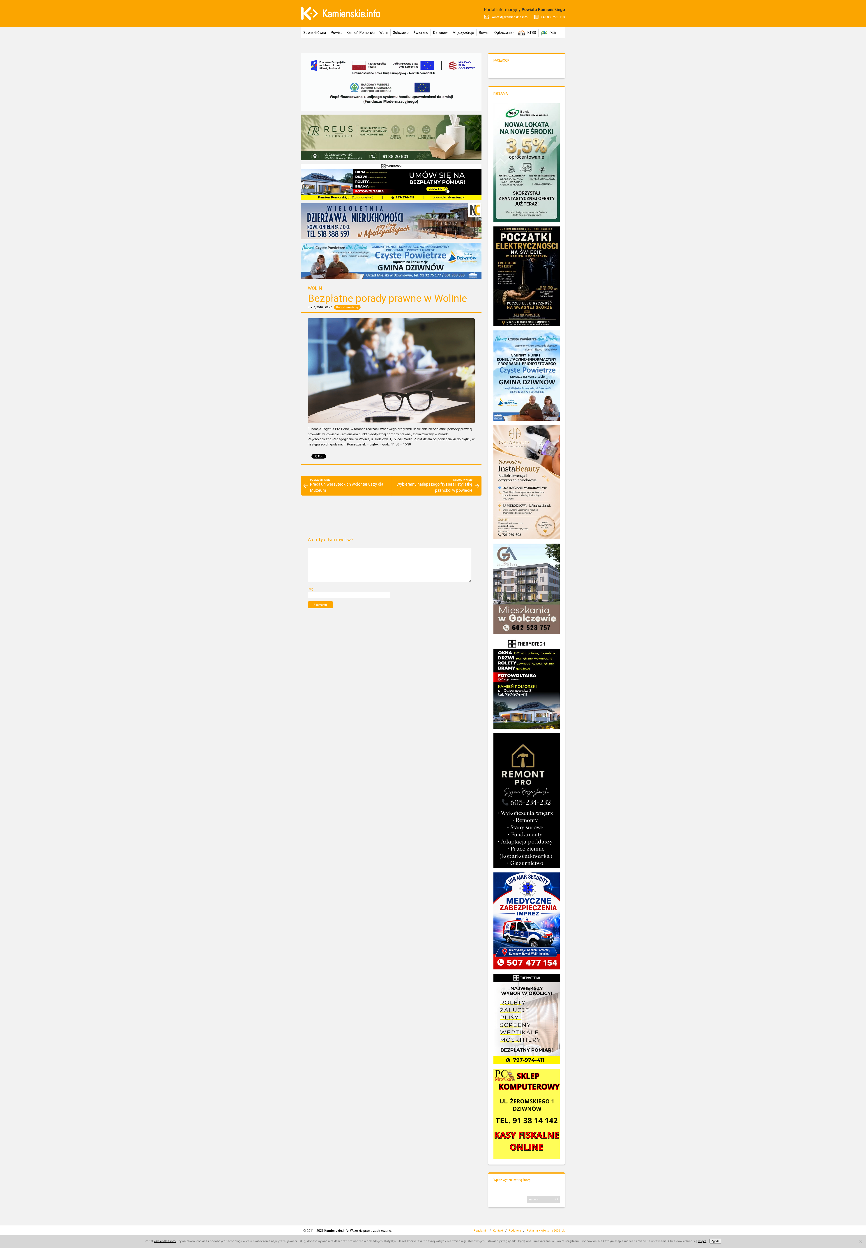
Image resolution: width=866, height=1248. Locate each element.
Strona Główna (314, 32)
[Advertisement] (391, 518)
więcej (702, 1241)
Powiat (336, 32)
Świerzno (420, 32)
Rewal (483, 32)
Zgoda (715, 1241)
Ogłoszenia (503, 32)
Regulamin (480, 1230)
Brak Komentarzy (347, 307)
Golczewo (401, 32)
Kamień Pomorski (360, 32)
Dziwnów (440, 32)
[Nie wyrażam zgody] (860, 1241)
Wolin (383, 32)
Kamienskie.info (336, 1230)
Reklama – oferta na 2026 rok (546, 1230)
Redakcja (515, 1230)
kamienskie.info (165, 1241)
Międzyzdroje (463, 32)
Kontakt (498, 1230)
